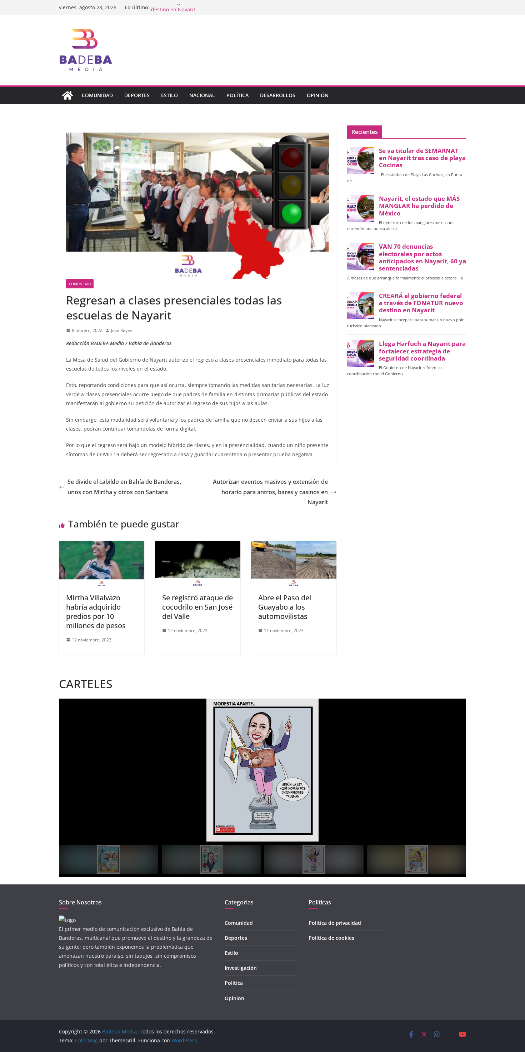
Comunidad (97, 95)
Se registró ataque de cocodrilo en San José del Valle (197, 607)
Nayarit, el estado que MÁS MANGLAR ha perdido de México (419, 206)
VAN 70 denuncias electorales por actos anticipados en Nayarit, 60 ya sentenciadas (422, 257)
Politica (234, 982)
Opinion (234, 998)
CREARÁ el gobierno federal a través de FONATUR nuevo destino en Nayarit (421, 303)
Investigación (241, 967)
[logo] (67, 920)
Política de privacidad (335, 922)
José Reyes (121, 330)
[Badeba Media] (67, 95)
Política (237, 95)
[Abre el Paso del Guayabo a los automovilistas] (293, 546)
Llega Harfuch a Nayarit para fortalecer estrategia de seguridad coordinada (422, 351)
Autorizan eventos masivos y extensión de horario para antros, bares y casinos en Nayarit (270, 492)
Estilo (169, 95)
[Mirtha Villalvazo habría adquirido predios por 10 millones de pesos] (101, 546)
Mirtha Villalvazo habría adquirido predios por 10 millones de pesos (96, 611)
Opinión (318, 95)
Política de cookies (331, 937)
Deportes (137, 95)
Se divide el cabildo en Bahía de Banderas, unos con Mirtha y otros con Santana (124, 487)
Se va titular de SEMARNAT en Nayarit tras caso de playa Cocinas (422, 158)
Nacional (202, 95)
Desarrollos (277, 95)
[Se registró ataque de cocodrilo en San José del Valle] (197, 546)
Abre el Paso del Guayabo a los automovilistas (284, 607)
